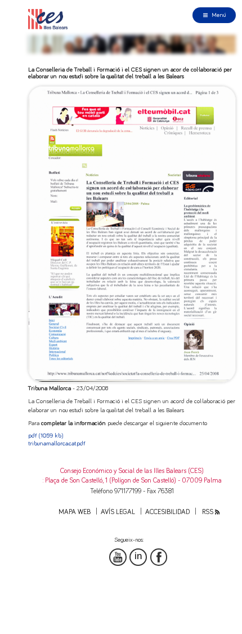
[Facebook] (159, 557)
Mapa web (75, 512)
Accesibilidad (167, 512)
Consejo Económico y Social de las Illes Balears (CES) (132, 471)
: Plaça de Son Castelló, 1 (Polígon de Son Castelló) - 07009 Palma (132, 480)
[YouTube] (118, 557)
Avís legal (118, 512)
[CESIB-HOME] (50, 19)
